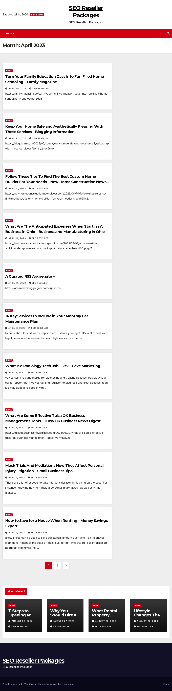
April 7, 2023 (16, 372)
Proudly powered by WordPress (19, 684)
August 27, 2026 (63, 621)
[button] (168, 33)
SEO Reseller (40, 88)
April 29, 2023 (17, 88)
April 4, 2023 (17, 532)
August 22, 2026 (147, 621)
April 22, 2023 (17, 138)
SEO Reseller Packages (33, 660)
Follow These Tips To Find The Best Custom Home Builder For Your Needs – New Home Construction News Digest (55, 181)
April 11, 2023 (17, 328)
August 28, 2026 (22, 621)
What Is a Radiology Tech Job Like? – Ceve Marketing (52, 366)
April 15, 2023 (17, 188)
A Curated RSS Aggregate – (29, 276)
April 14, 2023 (17, 238)
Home (10, 33)
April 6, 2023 (17, 477)
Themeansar (68, 684)
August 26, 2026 (105, 621)
